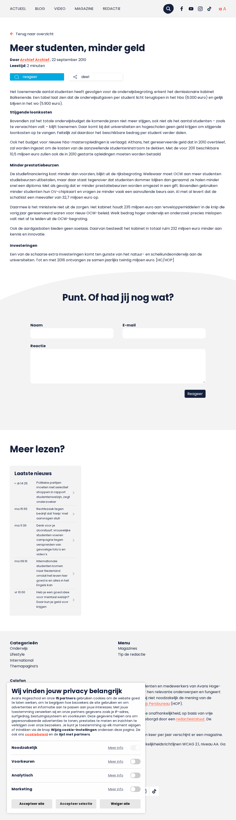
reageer (30, 76)
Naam (36, 325)
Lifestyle (17, 654)
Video (59, 8)
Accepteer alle (31, 804)
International (21, 660)
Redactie (112, 8)
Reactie (38, 346)
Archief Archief (34, 59)
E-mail (129, 325)
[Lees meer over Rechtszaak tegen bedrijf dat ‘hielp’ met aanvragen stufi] (45, 514)
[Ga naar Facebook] (181, 8)
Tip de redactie (131, 654)
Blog (40, 8)
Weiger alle (120, 804)
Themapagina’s (24, 666)
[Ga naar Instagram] (200, 8)
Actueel (18, 8)
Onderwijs (19, 648)
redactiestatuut (190, 719)
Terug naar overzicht (35, 34)
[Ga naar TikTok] (209, 8)
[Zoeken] (168, 8)
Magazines (127, 648)
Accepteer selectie (76, 804)
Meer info (115, 748)
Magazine (84, 8)
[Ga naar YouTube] (191, 8)
